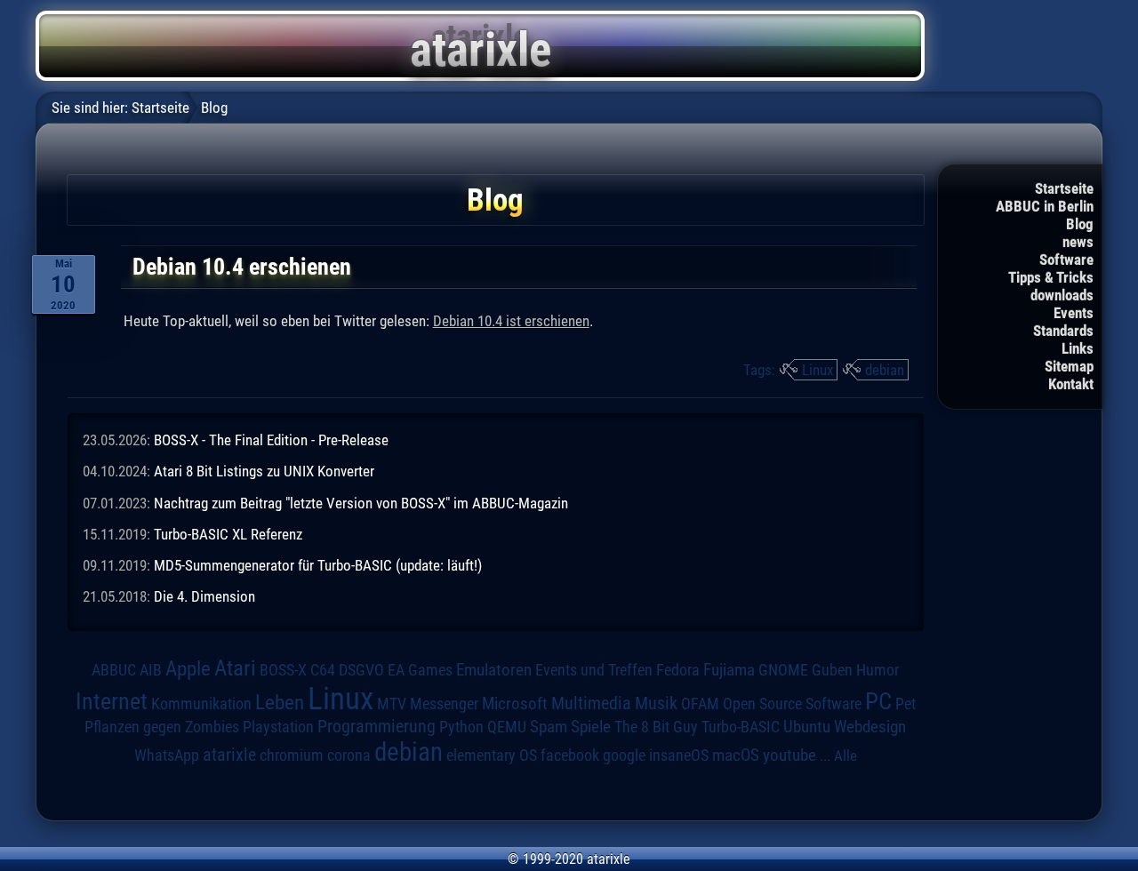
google (624, 755)
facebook (570, 755)
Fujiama (729, 670)
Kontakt (1071, 384)
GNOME (783, 669)
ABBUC (114, 670)
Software (1066, 259)
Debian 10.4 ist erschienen (511, 321)
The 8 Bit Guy (656, 726)
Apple (188, 669)
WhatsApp (166, 755)
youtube (789, 755)
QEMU (506, 727)
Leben (279, 703)
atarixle (229, 754)
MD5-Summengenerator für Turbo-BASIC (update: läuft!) (318, 565)
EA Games (420, 670)
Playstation (278, 727)
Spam (548, 727)
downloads (1062, 295)
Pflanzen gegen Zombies (161, 727)
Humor (877, 670)
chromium (292, 755)
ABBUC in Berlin (1045, 206)
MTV (391, 703)
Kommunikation (201, 703)
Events (1074, 313)
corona (349, 755)
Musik (656, 703)
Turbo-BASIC (740, 726)
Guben (832, 670)
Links (1078, 348)
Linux (817, 370)
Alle (845, 755)
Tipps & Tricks (1051, 277)
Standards (1063, 331)
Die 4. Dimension (204, 596)
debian (884, 370)
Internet (112, 701)
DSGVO (361, 669)
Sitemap (1069, 366)
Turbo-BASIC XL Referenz (228, 534)
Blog (1080, 224)
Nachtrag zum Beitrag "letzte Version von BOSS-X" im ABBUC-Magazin (361, 503)
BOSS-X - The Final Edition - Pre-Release (271, 440)
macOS (735, 755)
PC (878, 701)
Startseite (1064, 188)
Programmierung (376, 726)
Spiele (591, 726)
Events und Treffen (594, 669)
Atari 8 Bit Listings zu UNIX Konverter (264, 471)
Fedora (678, 669)
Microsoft (515, 703)
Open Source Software (792, 704)
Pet (905, 704)
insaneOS (679, 755)
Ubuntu (806, 727)
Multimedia (591, 703)
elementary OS (491, 755)
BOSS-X (283, 670)
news (1078, 242)
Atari (235, 667)
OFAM (700, 704)
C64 (322, 670)
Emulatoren (494, 670)
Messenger (444, 704)
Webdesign (870, 727)
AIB (151, 670)
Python (461, 727)
